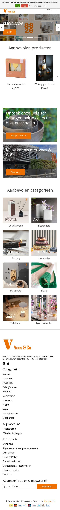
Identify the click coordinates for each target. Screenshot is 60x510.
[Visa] (20, 505)
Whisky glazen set (44, 84)
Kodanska (44, 258)
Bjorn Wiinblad (44, 323)
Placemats (15, 290)
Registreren (9, 428)
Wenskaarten (10, 413)
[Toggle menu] (54, 10)
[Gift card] (43, 505)
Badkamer (8, 417)
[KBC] (39, 505)
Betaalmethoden (12, 461)
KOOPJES (8, 382)
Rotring (16, 258)
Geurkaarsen (16, 225)
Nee (24, 6)
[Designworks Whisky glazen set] (44, 68)
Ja (17, 6)
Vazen (6, 374)
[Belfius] (34, 505)
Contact (7, 474)
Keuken (7, 391)
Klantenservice (11, 470)
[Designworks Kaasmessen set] (16, 68)
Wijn (5, 409)
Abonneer (47, 486)
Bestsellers (44, 225)
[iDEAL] (11, 505)
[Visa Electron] (48, 505)
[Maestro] (29, 505)
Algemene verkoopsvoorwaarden (21, 448)
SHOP (9, 32)
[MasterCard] (15, 505)
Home (6, 404)
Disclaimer (8, 452)
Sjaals (44, 290)
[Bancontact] (25, 505)
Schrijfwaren (10, 387)
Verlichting (9, 396)
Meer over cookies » (37, 6)
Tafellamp (15, 323)
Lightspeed (49, 501)
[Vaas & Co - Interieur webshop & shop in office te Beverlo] (9, 10)
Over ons (8, 443)
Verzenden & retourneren (17, 465)
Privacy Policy (10, 457)
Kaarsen (7, 400)
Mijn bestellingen (12, 433)
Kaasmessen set (16, 84)
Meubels (7, 378)
